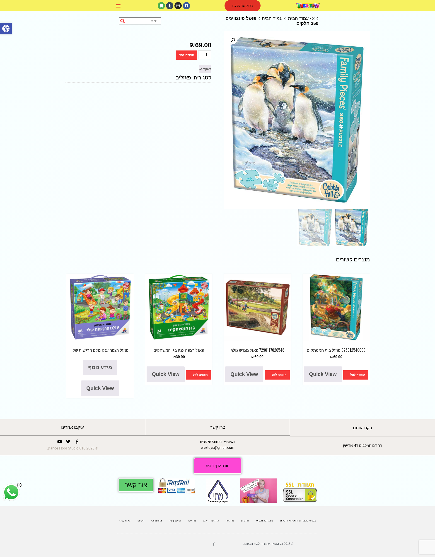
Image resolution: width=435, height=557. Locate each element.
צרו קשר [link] (230, 520)
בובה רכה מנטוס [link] (264, 520)
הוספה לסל (186, 55)
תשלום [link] (141, 520)
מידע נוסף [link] (100, 367)
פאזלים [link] (183, 78)
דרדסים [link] (245, 520)
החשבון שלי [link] (175, 520)
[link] (6, 28)
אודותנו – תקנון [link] (211, 520)
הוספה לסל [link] (357, 375)
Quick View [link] (323, 374)
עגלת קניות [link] (124, 520)
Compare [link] (205, 69)
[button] (118, 6)
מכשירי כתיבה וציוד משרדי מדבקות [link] (298, 520)
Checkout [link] (156, 520)
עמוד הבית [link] (298, 18)
